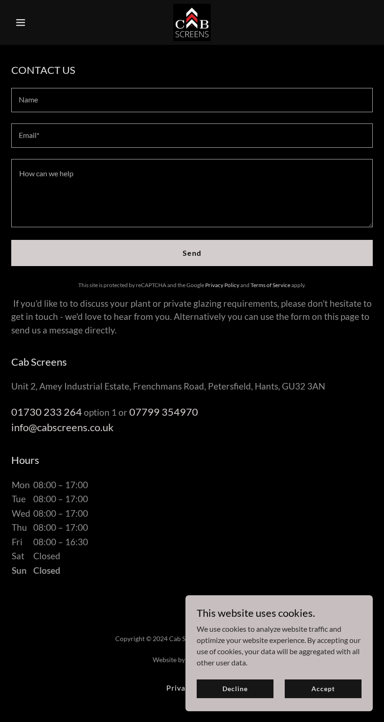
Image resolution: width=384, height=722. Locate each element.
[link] (192, 22)
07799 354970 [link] (163, 411)
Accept (322, 689)
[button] (38, 22)
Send (192, 252)
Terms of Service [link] (270, 285)
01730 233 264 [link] (46, 411)
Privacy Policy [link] (222, 285)
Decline (234, 689)
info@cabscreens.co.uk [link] (62, 427)
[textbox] (192, 100)
